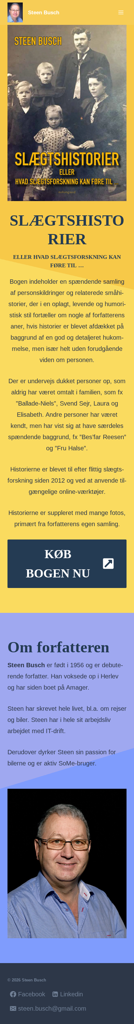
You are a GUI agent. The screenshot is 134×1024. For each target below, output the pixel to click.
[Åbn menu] (121, 12)
